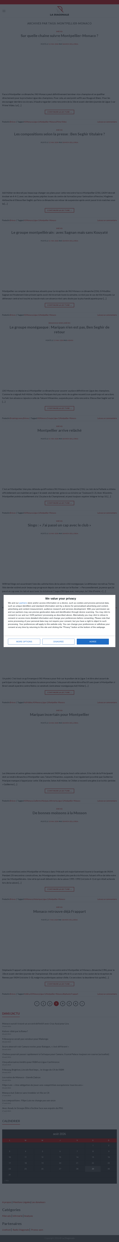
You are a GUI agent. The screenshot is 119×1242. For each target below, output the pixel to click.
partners (23, 603)
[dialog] (59, 621)
